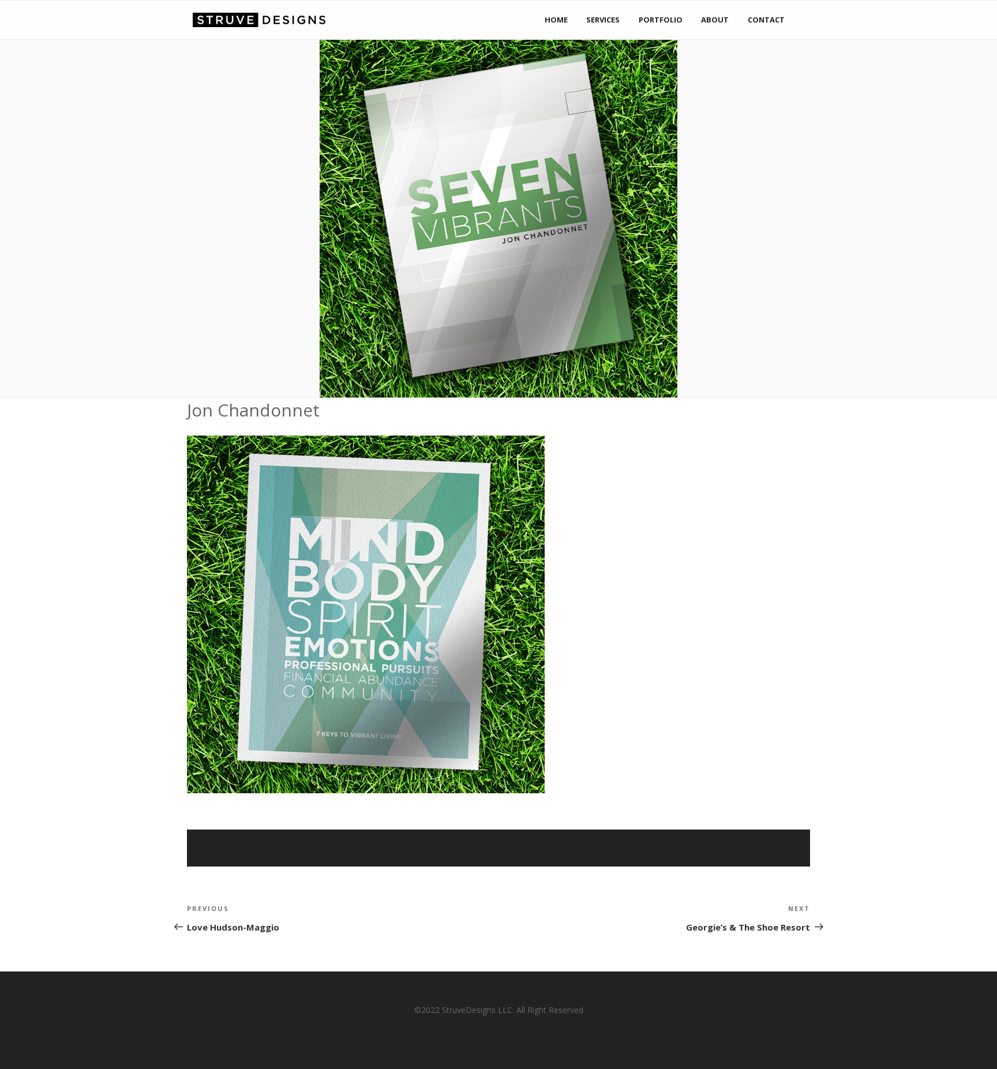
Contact (766, 19)
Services (603, 19)
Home (556, 19)
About (715, 19)
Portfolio (661, 19)
